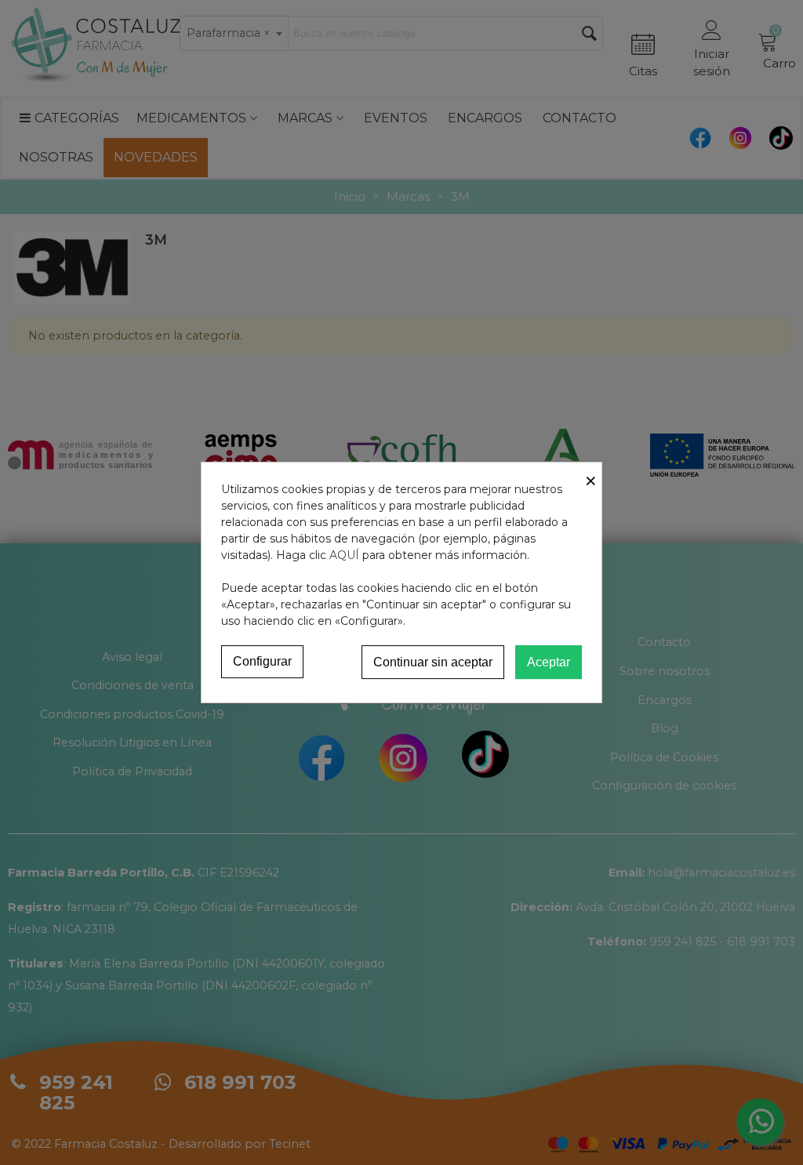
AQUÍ (344, 555)
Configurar (262, 661)
